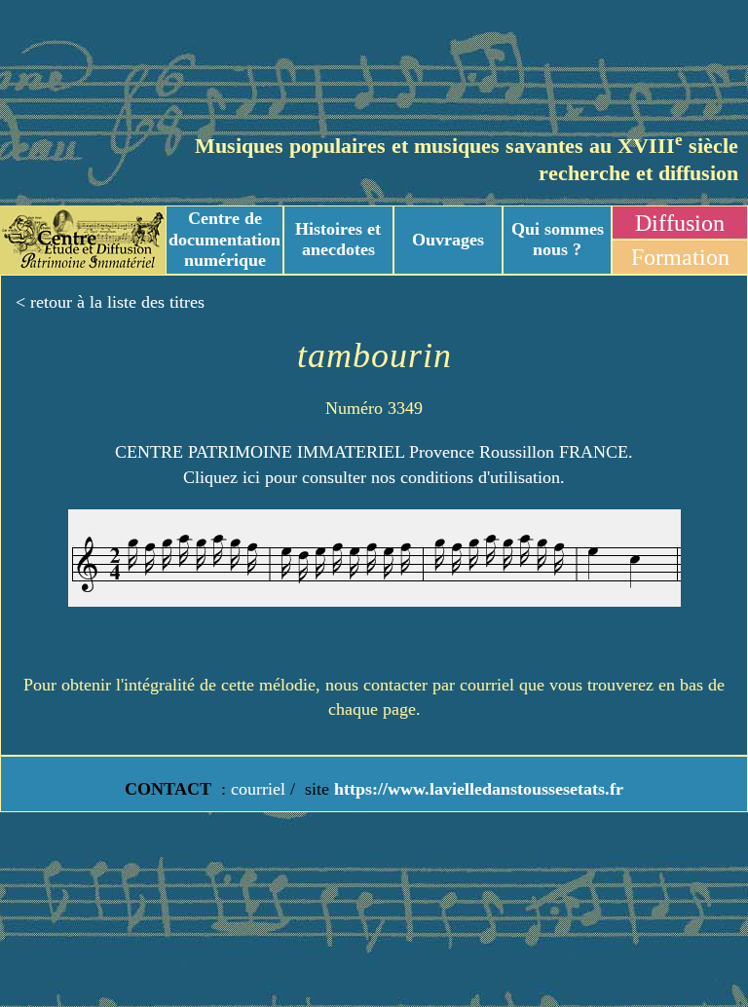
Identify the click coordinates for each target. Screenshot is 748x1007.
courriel (258, 789)
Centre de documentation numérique (224, 239)
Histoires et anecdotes (338, 239)
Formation (680, 257)
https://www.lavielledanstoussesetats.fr (476, 789)
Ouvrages (448, 239)
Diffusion (680, 223)
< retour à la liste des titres (110, 302)
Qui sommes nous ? (557, 239)
